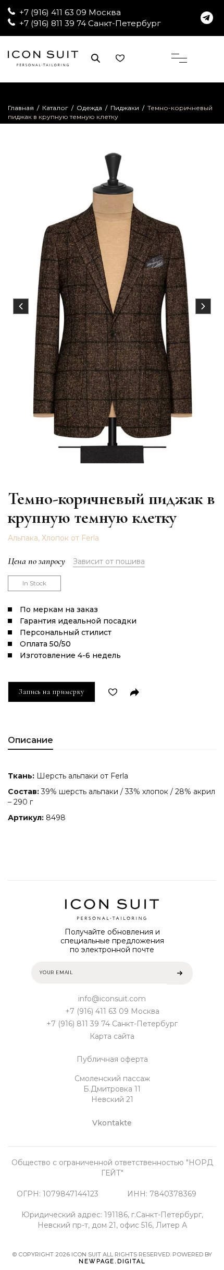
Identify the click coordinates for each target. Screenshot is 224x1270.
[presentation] (21, 306)
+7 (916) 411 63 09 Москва (70, 12)
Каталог (55, 108)
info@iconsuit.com (112, 998)
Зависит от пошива (109, 561)
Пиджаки (124, 108)
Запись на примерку (51, 691)
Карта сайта (112, 1036)
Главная (21, 108)
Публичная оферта (112, 1059)
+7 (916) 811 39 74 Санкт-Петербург (90, 23)
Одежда (89, 108)
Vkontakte (112, 1123)
